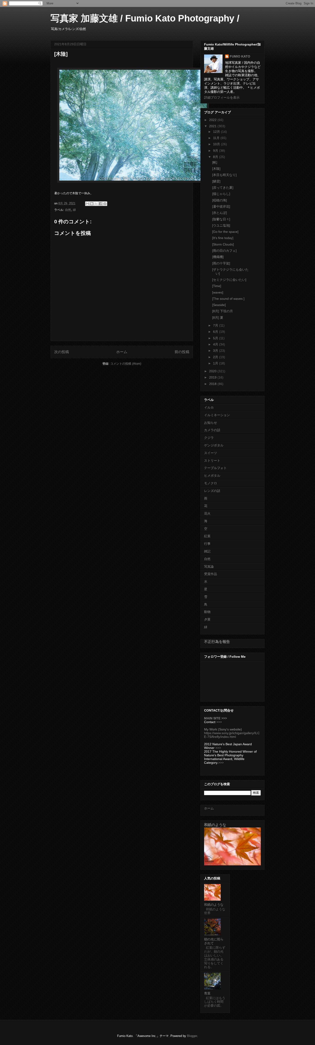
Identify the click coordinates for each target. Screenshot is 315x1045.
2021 (213, 126)
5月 (216, 338)
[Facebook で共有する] (100, 203)
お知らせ (210, 422)
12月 (217, 131)
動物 (207, 612)
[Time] (216, 286)
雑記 (207, 551)
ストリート (212, 460)
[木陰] (216, 168)
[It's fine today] (222, 238)
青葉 (207, 993)
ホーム (121, 352)
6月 (216, 331)
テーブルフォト (215, 468)
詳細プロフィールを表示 (222, 97)
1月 (216, 363)
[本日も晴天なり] (224, 175)
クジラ (209, 437)
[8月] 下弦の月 (222, 311)
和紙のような (215, 825)
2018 (213, 384)
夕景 (207, 619)
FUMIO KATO (240, 56)
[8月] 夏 (217, 317)
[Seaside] (219, 305)
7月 (216, 325)
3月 (216, 350)
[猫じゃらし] (221, 194)
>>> (219, 722)
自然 (68, 210)
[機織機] (218, 257)
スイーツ (210, 453)
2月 (216, 357)
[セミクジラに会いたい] (229, 280)
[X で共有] (96, 203)
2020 (213, 371)
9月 (216, 150)
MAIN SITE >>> (215, 718)
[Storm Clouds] (223, 244)
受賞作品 (210, 574)
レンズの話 (212, 491)
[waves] (217, 292)
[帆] (214, 162)
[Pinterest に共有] (105, 203)
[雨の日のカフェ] (224, 250)
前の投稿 (182, 352)
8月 (216, 157)
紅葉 (207, 536)
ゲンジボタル (213, 445)
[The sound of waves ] (228, 298)
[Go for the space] (225, 231)
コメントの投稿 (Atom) (125, 363)
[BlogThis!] (91, 203)
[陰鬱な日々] (221, 219)
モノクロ (210, 483)
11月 (216, 138)
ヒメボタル (212, 475)
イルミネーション (217, 415)
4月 (216, 344)
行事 (207, 543)
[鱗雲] (216, 181)
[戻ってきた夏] (222, 187)
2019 (213, 377)
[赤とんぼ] (219, 213)
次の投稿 (61, 352)
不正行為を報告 (217, 641)
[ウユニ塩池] (221, 225)
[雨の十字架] (221, 263)
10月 (217, 144)
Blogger (192, 1036)
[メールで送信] (87, 203)
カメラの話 (212, 430)
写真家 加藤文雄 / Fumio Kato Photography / (145, 18)
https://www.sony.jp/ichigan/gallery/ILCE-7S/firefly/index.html (232, 735)
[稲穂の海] (219, 200)
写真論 (209, 566)
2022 (213, 120)
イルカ (209, 407)
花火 (207, 513)
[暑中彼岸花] (221, 206)
